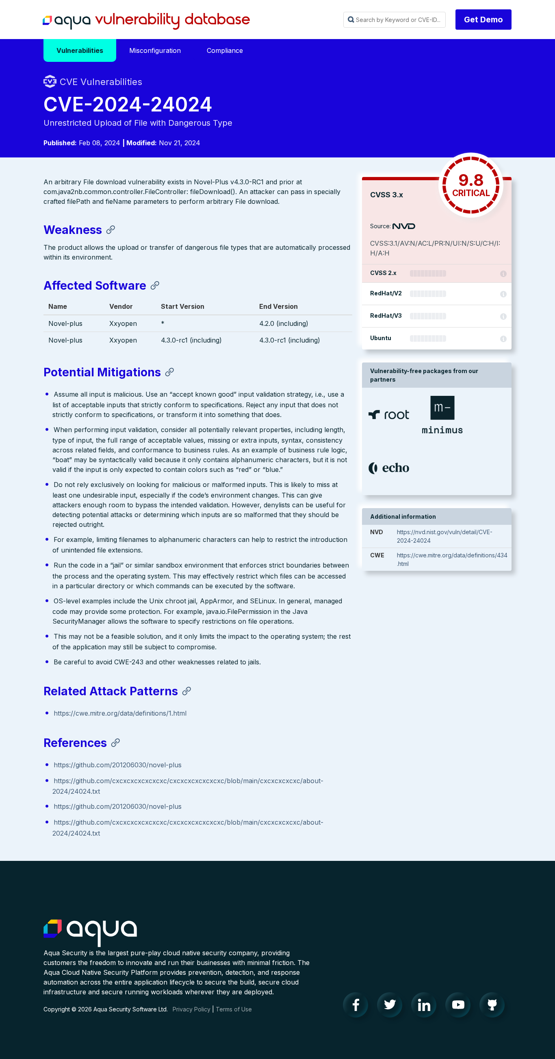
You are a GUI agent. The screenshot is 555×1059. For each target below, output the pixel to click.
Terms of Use (234, 1009)
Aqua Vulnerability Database (146, 21)
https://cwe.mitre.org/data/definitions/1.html (120, 713)
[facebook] (358, 1007)
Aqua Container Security (90, 933)
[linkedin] (426, 1007)
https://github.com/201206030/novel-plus (118, 765)
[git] (494, 1007)
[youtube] (460, 1007)
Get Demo (483, 19)
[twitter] (392, 1007)
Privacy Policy (191, 1009)
